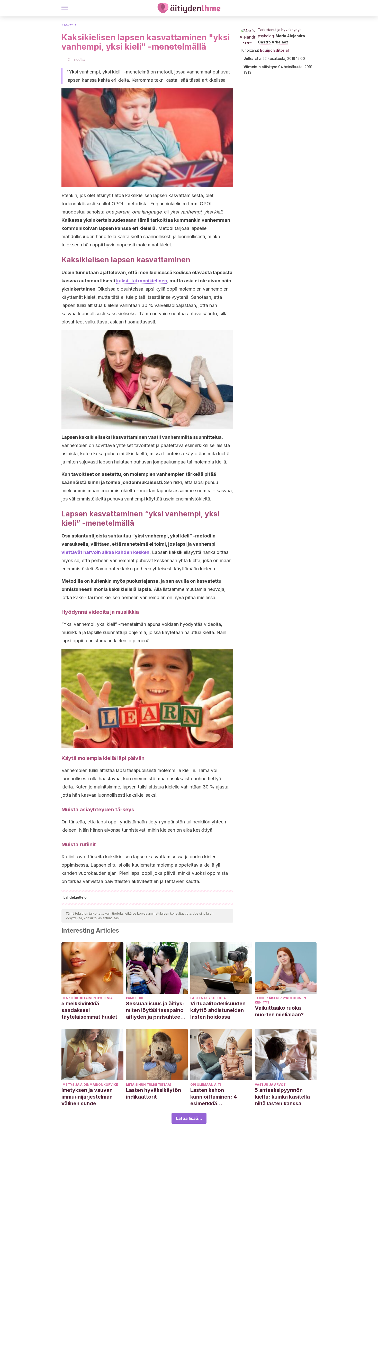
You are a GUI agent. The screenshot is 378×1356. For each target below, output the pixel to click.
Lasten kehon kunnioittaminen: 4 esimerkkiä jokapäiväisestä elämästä (213, 1097)
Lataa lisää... (189, 1118)
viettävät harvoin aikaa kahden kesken (105, 552)
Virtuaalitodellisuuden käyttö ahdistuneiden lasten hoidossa (218, 1010)
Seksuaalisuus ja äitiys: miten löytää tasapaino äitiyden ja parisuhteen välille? (155, 1010)
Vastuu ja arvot (270, 1084)
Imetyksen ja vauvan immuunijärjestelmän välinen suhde (87, 1097)
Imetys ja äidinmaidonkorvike (89, 1084)
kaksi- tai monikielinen (141, 280)
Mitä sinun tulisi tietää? (149, 1084)
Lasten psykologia (208, 998)
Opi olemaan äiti (205, 1084)
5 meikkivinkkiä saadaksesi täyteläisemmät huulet (89, 1010)
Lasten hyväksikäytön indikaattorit (153, 1093)
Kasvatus (68, 25)
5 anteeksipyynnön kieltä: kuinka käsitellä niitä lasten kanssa (282, 1097)
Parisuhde (135, 998)
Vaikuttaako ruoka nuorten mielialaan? (279, 1011)
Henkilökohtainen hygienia (87, 998)
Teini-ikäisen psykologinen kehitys (280, 1000)
